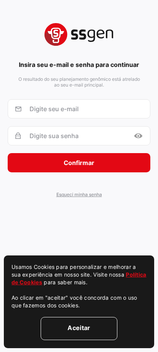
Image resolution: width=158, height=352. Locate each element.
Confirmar (79, 163)
